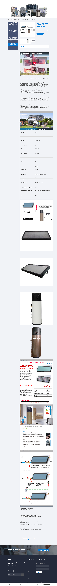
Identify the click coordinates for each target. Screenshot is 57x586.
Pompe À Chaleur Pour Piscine (13, 34)
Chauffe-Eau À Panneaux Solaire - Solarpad (26, 19)
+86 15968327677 (20, 569)
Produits (15, 19)
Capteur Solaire (13, 48)
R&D (28, 567)
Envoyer (38, 572)
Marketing (29, 569)
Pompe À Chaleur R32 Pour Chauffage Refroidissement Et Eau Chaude (13, 27)
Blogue (29, 576)
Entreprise (29, 562)
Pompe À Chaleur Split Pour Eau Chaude (13, 38)
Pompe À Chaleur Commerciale (13, 41)
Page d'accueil (10, 19)
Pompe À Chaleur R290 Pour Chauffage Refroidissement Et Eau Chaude (13, 24)
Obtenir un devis (40, 33)
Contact (29, 574)
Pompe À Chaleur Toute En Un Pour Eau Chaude (13, 31)
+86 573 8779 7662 (12, 565)
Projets (29, 565)
